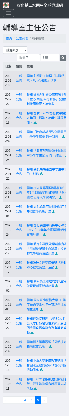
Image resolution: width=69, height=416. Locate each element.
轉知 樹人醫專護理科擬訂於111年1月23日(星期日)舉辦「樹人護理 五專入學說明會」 (48, 192)
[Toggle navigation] (8, 13)
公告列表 (22, 38)
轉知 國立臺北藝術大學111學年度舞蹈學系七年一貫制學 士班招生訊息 (48, 304)
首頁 (9, 38)
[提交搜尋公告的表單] (63, 58)
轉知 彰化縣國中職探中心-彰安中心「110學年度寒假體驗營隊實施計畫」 (47, 230)
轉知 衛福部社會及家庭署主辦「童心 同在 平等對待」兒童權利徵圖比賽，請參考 (47, 99)
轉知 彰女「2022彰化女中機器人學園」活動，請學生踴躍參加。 (47, 118)
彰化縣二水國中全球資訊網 (40, 5)
